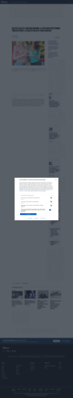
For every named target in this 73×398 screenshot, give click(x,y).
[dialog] (36, 199)
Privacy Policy (42, 218)
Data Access (36, 218)
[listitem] (36, 195)
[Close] (56, 180)
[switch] (50, 198)
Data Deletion (30, 218)
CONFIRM (28, 214)
